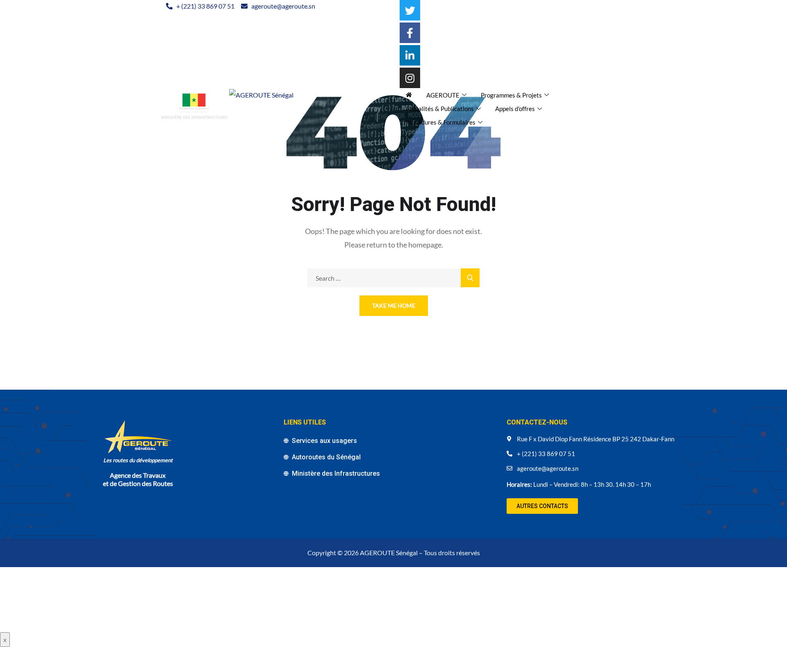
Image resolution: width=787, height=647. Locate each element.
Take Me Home (393, 305)
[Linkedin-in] (410, 55)
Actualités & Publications (440, 108)
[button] (542, 506)
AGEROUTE (442, 95)
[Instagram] (410, 78)
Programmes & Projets (511, 95)
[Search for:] (393, 278)
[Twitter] (410, 10)
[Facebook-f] (410, 33)
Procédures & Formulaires (440, 122)
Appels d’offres (515, 108)
